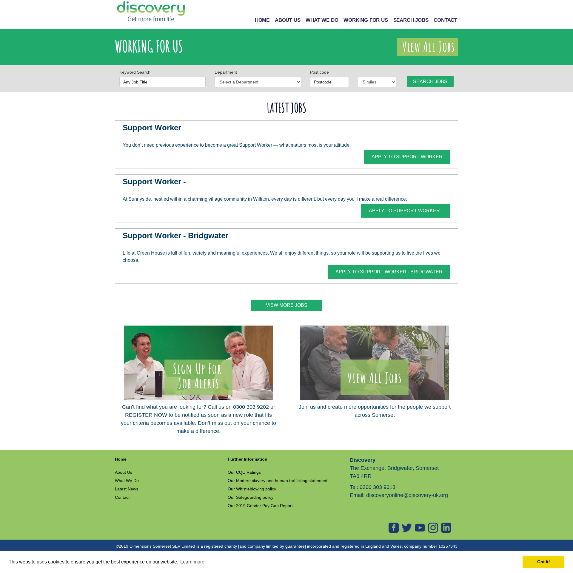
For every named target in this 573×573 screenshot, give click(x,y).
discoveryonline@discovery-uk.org (407, 495)
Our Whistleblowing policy (252, 489)
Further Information (247, 459)
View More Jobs (286, 305)
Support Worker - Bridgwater (175, 235)
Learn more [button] (192, 561)
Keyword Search (134, 72)
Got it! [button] (543, 561)
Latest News (126, 489)
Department (226, 72)
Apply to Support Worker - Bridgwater (389, 271)
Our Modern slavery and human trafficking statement (277, 480)
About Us (123, 472)
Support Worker (152, 127)
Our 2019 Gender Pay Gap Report (260, 505)
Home (121, 459)
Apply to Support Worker (407, 156)
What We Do (127, 480)
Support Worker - (154, 181)
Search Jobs (430, 81)
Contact (122, 497)
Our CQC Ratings (244, 472)
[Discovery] (151, 11)
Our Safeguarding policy (250, 497)
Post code (319, 72)
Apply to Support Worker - (406, 210)
